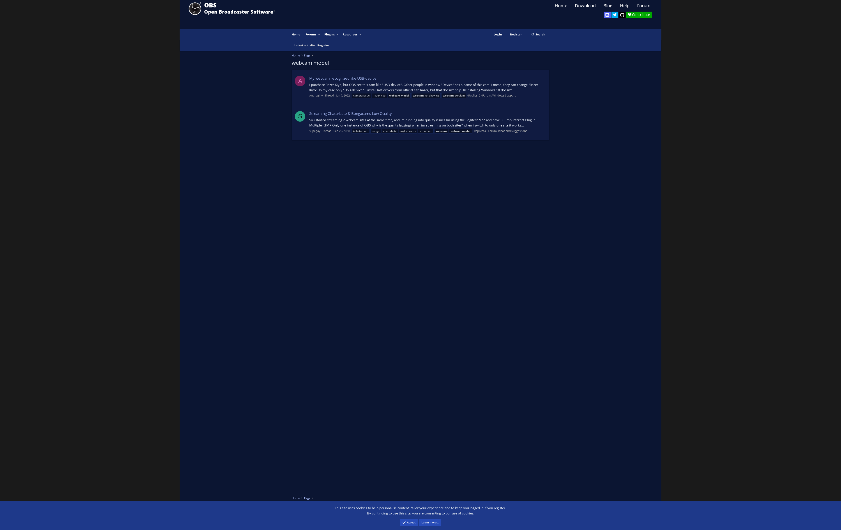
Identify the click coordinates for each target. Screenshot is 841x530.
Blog (607, 6)
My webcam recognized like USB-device (342, 78)
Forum (643, 6)
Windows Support (504, 95)
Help (624, 6)
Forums (311, 34)
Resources (350, 34)
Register (323, 45)
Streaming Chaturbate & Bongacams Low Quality (350, 113)
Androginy (316, 95)
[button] (319, 34)
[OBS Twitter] (614, 15)
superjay (314, 131)
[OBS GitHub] (622, 15)
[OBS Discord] (607, 15)
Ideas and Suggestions (512, 131)
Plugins (329, 34)
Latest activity (304, 45)
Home (561, 6)
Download (585, 6)
